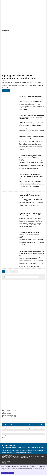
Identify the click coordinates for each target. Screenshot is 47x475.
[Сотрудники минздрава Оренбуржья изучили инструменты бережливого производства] (10, 129)
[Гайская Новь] (16, 14)
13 (13, 271)
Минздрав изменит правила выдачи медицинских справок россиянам (31, 136)
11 (11, 430)
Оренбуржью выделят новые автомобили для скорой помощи (19, 76)
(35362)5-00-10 (4, 463)
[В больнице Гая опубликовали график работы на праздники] (10, 246)
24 (5, 433)
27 (23, 433)
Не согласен (10, 472)
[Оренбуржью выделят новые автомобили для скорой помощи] (23, 73)
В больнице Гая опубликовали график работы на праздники (29, 233)
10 (5, 430)
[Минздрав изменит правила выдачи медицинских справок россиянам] (10, 150)
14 (29, 430)
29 (35, 433)
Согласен (4, 472)
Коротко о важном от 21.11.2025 (9, 412)
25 (11, 433)
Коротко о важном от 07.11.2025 (9, 416)
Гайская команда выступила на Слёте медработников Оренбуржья (31, 175)
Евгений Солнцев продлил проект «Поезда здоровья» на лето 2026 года (31, 213)
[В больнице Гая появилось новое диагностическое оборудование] (10, 169)
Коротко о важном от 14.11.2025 (9, 415)
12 (17, 430)
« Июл (3, 437)
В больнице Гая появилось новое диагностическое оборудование (30, 156)
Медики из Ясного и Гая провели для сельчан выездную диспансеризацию (31, 252)
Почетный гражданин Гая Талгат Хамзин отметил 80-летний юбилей (31, 96)
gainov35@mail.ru (7, 461)
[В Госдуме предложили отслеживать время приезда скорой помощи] (10, 208)
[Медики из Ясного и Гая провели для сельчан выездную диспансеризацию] (10, 266)
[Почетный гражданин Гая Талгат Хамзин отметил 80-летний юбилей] (10, 110)
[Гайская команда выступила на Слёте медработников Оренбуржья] (10, 188)
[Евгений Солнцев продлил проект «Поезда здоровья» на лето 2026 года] (10, 227)
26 (17, 433)
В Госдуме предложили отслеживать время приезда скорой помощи (31, 194)
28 (29, 433)
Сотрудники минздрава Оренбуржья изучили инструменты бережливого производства (31, 117)
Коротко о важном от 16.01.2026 (9, 410)
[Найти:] (21, 276)
